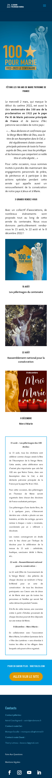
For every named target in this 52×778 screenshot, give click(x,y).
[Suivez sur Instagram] (19, 772)
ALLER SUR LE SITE (26, 676)
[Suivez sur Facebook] (9, 772)
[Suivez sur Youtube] (29, 772)
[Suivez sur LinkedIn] (39, 772)
